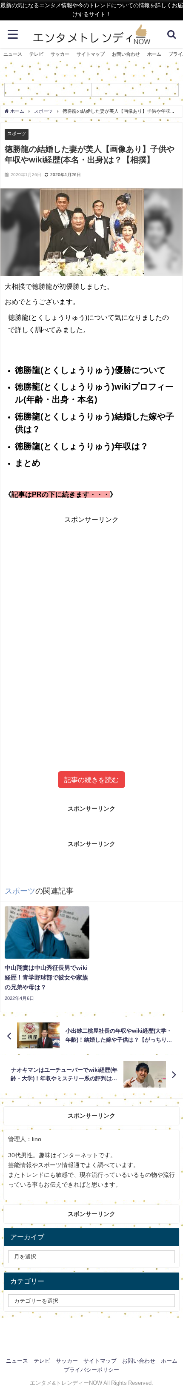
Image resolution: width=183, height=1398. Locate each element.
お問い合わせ (126, 54)
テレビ (36, 54)
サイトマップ (91, 54)
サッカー (60, 54)
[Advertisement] (91, 632)
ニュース (12, 54)
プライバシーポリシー (91, 1369)
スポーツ (16, 133)
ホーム (154, 54)
